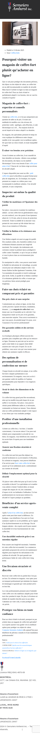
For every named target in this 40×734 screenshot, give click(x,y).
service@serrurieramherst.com (13, 689)
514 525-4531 (6, 686)
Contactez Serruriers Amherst (12, 630)
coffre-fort (13, 117)
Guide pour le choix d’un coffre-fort (17, 642)
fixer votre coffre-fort (22, 463)
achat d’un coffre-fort (15, 513)
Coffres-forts (15, 53)
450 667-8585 (6, 714)
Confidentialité (15, 729)
